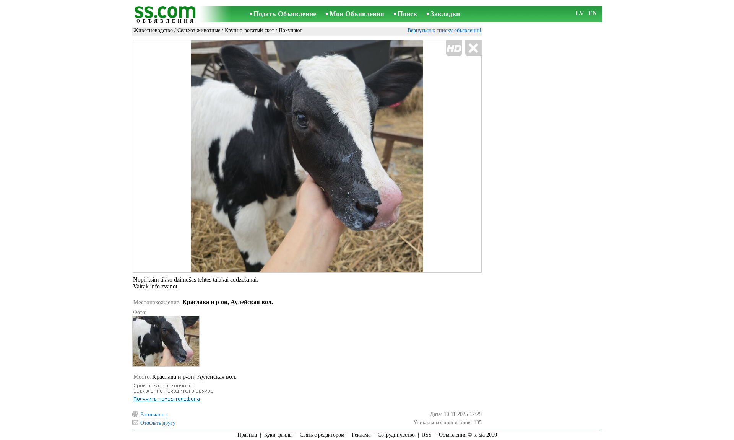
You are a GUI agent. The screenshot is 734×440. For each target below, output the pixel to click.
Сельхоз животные (198, 30)
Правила (247, 435)
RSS (427, 435)
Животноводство (153, 30)
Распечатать (153, 414)
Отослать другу (157, 423)
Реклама (361, 435)
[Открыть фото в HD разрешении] (307, 156)
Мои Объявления (357, 14)
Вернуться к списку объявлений (444, 30)
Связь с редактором (322, 435)
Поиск (407, 14)
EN (592, 13)
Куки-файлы (278, 435)
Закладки (445, 14)
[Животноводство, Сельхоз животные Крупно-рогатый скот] (165, 341)
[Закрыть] (473, 48)
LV (580, 13)
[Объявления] (166, 14)
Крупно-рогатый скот (249, 30)
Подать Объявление (284, 14)
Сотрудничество (396, 435)
